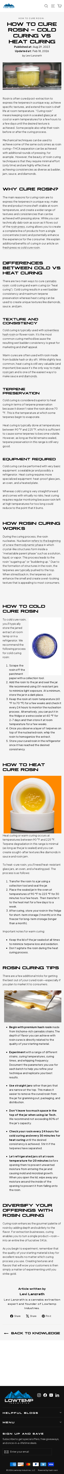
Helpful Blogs (20, 1412)
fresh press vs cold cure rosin (21, 247)
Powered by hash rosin (48, 1470)
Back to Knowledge (35, 1332)
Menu (9, 1422)
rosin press (18, 226)
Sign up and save (23, 1433)
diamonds (30, 376)
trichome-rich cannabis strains (35, 1031)
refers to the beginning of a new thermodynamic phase (32, 543)
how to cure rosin (31, 18)
